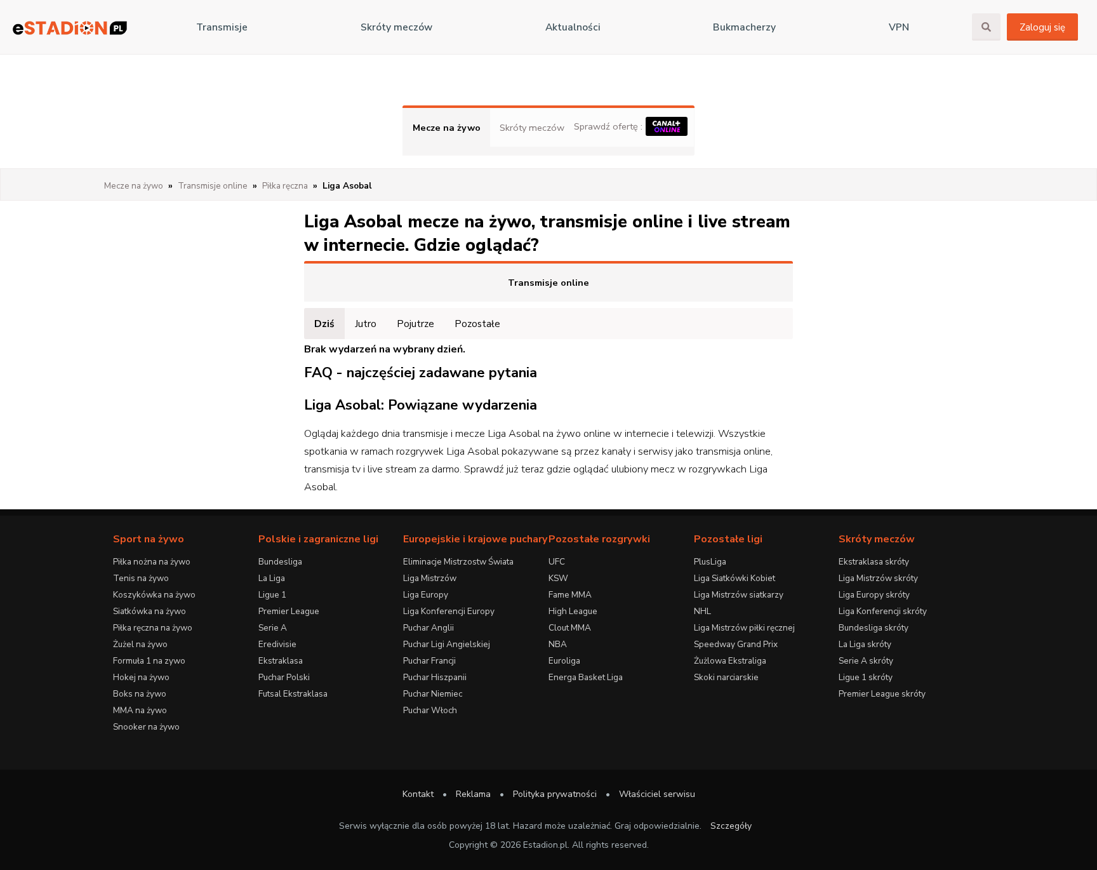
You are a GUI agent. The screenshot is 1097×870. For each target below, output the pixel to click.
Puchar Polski (284, 677)
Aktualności (573, 27)
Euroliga (564, 661)
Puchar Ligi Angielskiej (446, 644)
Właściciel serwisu (657, 794)
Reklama (473, 794)
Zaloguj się (1042, 27)
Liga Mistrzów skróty (878, 578)
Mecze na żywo (447, 127)
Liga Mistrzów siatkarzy (738, 595)
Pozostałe (477, 323)
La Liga (271, 578)
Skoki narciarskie (726, 677)
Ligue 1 (272, 595)
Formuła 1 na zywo (149, 661)
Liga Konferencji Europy (449, 611)
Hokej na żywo (141, 677)
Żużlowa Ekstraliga (730, 661)
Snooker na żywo (146, 727)
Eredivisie (277, 644)
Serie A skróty (866, 661)
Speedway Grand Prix (736, 644)
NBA (557, 644)
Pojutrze (415, 323)
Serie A (272, 628)
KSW (558, 578)
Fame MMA (570, 595)
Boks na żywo (139, 694)
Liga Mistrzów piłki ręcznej (744, 628)
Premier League (288, 611)
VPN (899, 27)
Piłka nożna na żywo (151, 562)
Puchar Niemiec (432, 694)
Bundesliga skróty (873, 628)
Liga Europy (425, 595)
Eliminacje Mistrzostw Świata (458, 562)
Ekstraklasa (280, 661)
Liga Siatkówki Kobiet (734, 578)
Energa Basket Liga (585, 677)
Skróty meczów (396, 27)
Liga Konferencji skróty (883, 611)
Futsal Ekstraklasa (293, 694)
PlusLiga (710, 562)
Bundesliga (280, 562)
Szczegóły (731, 826)
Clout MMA (569, 628)
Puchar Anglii (428, 628)
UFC (556, 562)
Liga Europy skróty (874, 595)
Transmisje (222, 27)
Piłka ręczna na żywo (152, 628)
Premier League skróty (882, 694)
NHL (702, 611)
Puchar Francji (429, 661)
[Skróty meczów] (70, 27)
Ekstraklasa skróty (874, 562)
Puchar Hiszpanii (435, 677)
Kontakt (418, 794)
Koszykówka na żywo (154, 595)
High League (572, 611)
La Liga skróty (865, 644)
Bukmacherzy (744, 27)
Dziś (324, 323)
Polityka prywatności (555, 794)
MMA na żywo (140, 710)
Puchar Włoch (430, 710)
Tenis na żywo (141, 578)
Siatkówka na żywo (149, 611)
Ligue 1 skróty (866, 677)
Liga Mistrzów (429, 578)
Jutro (365, 323)
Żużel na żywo (140, 644)
